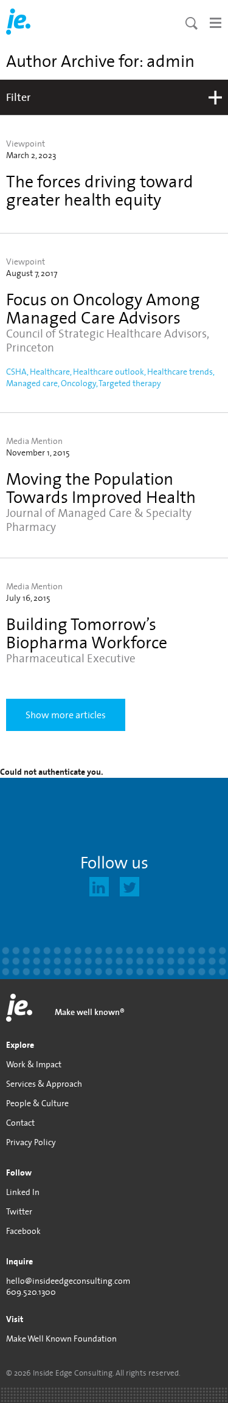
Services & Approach (44, 1083)
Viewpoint (25, 143)
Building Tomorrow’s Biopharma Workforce (86, 633)
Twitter (19, 1211)
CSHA (16, 371)
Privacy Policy (31, 1142)
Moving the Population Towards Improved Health (101, 487)
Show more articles (66, 714)
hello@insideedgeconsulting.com (68, 1280)
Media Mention (34, 441)
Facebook (23, 1231)
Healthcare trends (180, 371)
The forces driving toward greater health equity (99, 190)
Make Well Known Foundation (61, 1338)
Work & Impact (33, 1064)
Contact (20, 1122)
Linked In (23, 1192)
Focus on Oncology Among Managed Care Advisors (103, 308)
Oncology (78, 383)
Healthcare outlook (108, 371)
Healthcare (50, 371)
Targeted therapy (129, 383)
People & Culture (37, 1103)
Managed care (32, 383)
